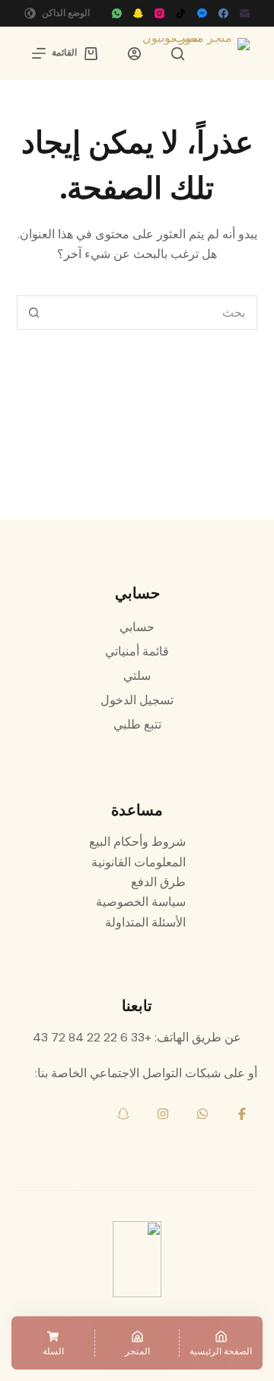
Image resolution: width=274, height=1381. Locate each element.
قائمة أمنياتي (137, 651)
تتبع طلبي (137, 724)
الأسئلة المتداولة (145, 922)
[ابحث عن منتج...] (177, 53)
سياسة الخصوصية (141, 902)
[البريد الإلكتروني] (245, 13)
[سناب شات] (138, 13)
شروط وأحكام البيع (137, 842)
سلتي (137, 676)
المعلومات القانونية (138, 862)
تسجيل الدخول (137, 700)
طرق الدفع (158, 882)
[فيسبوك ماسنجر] (202, 13)
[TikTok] (181, 13)
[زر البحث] (34, 312)
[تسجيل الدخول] (134, 53)
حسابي (137, 627)
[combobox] (153, 312)
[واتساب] (117, 13)
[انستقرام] (159, 13)
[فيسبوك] (223, 13)
